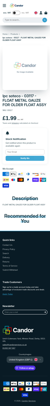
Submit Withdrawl (10, 270)
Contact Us (7, 245)
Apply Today (8, 294)
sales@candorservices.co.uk (15, 345)
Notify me (25, 158)
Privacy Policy (9, 249)
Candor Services (29, 401)
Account (41, 12)
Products (14, 34)
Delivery (6, 257)
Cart (45, 12)
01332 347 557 (9, 348)
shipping (15, 123)
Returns (6, 262)
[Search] (44, 20)
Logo (16, 5)
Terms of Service (10, 266)
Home (5, 34)
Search (6, 253)
